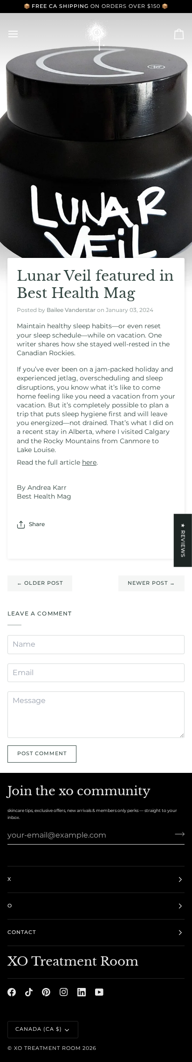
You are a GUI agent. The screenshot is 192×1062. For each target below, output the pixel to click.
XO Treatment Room (47, 1048)
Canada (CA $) (38, 1029)
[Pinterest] (46, 992)
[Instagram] (64, 992)
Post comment (42, 754)
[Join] (177, 833)
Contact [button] (21, 932)
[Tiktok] (29, 992)
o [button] (9, 906)
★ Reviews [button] (183, 540)
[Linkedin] (81, 992)
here (89, 462)
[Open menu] (21, 33)
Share (37, 524)
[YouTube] (99, 992)
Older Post (40, 583)
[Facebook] (11, 992)
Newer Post (151, 583)
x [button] (9, 879)
